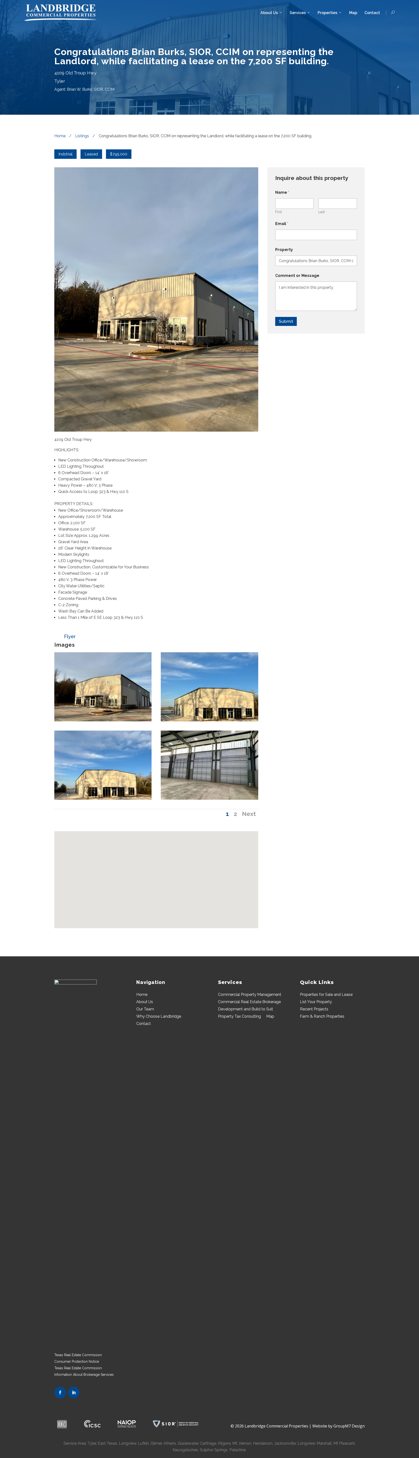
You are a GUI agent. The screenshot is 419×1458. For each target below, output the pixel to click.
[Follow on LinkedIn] (74, 1392)
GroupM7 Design (349, 1426)
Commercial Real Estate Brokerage (249, 1002)
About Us (269, 12)
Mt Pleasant (344, 1443)
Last (321, 212)
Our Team (145, 1009)
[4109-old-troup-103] (209, 798)
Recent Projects (314, 1009)
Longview (306, 1443)
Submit (286, 321)
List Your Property (316, 1002)
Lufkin (143, 1443)
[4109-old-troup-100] (103, 720)
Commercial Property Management (249, 995)
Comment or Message (297, 275)
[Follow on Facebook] (60, 1392)
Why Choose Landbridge (158, 1017)
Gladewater (188, 1443)
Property (284, 249)
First (278, 212)
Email (281, 223)
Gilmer (156, 1443)
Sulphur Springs (214, 1450)
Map (353, 12)
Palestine (237, 1450)
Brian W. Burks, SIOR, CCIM (90, 89)
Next (249, 813)
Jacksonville (285, 1443)
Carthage (208, 1443)
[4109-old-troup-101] (103, 798)
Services (298, 12)
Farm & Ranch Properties (322, 1017)
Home (141, 995)
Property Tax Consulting (239, 1017)
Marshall (324, 1443)
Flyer (70, 636)
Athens (169, 1443)
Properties (327, 12)
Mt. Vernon (241, 1443)
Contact (372, 12)
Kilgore (224, 1443)
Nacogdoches (185, 1450)
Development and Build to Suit (245, 1009)
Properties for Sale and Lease (326, 995)
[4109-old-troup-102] (209, 720)
